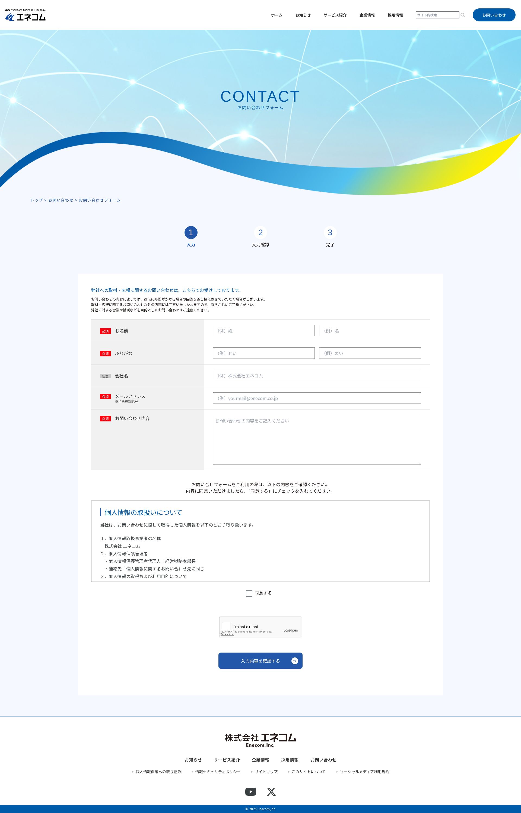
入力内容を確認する (260, 660)
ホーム (276, 15)
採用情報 (395, 15)
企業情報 (367, 15)
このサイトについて (309, 771)
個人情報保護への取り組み (158, 771)
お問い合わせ (323, 760)
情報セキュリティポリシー (218, 771)
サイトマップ (266, 771)
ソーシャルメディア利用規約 (364, 771)
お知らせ (303, 15)
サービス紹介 (335, 15)
